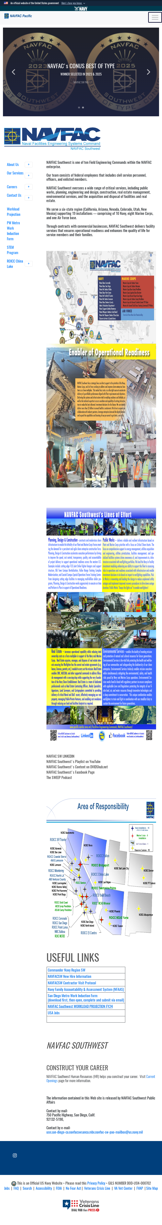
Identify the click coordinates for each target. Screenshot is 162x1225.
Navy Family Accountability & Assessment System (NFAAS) (86, 989)
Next (143, 72)
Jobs (7, 1188)
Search (27, 1188)
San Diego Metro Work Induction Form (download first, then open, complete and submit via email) (86, 997)
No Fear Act (73, 1188)
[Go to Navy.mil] (81, 8)
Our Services (15, 172)
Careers (12, 186)
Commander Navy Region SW (66, 970)
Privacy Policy (96, 1183)
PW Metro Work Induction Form (13, 230)
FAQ (16, 1188)
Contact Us (14, 195)
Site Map (152, 1188)
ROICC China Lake (15, 264)
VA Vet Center (123, 1188)
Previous (18, 72)
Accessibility (44, 1188)
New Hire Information (77, 976)
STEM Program (12, 250)
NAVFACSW (55, 976)
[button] (73, 3)
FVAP (140, 1188)
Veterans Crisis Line (97, 1188)
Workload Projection (13, 212)
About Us (13, 164)
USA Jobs (54, 1012)
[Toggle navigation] (155, 17)
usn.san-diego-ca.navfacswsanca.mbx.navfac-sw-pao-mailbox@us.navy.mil (94, 1132)
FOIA (59, 1188)
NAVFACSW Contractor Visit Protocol (72, 982)
